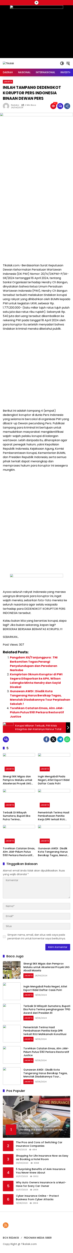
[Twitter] (53, 739)
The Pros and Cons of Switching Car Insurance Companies (39, 1144)
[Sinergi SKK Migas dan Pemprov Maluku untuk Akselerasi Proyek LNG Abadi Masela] (19, 763)
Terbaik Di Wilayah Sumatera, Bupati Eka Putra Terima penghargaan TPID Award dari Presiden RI (17, 816)
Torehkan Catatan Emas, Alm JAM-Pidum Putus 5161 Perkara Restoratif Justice (37, 712)
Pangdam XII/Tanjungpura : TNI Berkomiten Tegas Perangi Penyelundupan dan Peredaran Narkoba (34, 663)
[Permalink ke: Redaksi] (7, 106)
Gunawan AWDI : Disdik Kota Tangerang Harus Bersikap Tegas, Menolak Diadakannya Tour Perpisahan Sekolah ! (40, 697)
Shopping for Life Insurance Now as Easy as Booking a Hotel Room (42, 1157)
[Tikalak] (8, 63)
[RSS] (6, 1225)
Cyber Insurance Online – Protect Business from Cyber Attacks (37, 1197)
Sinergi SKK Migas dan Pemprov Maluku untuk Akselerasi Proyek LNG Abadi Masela (17, 780)
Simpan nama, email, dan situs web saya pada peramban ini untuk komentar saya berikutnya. (36, 936)
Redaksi (15, 105)
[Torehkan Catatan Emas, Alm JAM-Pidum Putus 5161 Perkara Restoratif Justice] (19, 835)
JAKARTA (8, 81)
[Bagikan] (67, 106)
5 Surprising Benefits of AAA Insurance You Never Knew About (40, 1171)
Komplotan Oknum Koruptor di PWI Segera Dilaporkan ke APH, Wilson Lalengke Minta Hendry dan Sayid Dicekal (36, 680)
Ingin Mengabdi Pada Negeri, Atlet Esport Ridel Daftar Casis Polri (54, 780)
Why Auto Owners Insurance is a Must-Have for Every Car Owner (41, 1184)
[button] (62, 63)
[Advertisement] (36, 225)
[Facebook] (46, 739)
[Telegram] (60, 739)
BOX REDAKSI (11, 1237)
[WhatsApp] (67, 739)
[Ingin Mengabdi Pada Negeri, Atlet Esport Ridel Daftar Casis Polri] (54, 763)
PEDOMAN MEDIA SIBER (38, 1237)
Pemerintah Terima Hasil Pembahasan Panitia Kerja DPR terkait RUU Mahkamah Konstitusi (53, 816)
